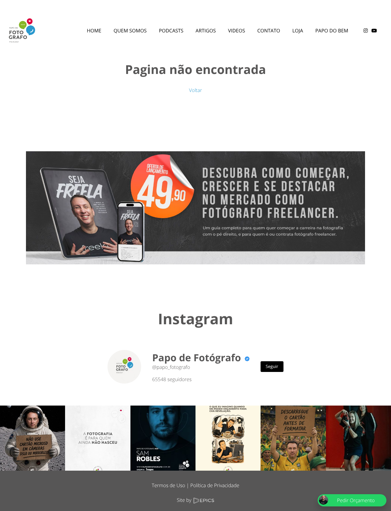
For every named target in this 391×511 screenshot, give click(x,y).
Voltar (195, 90)
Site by (185, 500)
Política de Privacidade (214, 485)
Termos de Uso (168, 485)
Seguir (272, 366)
